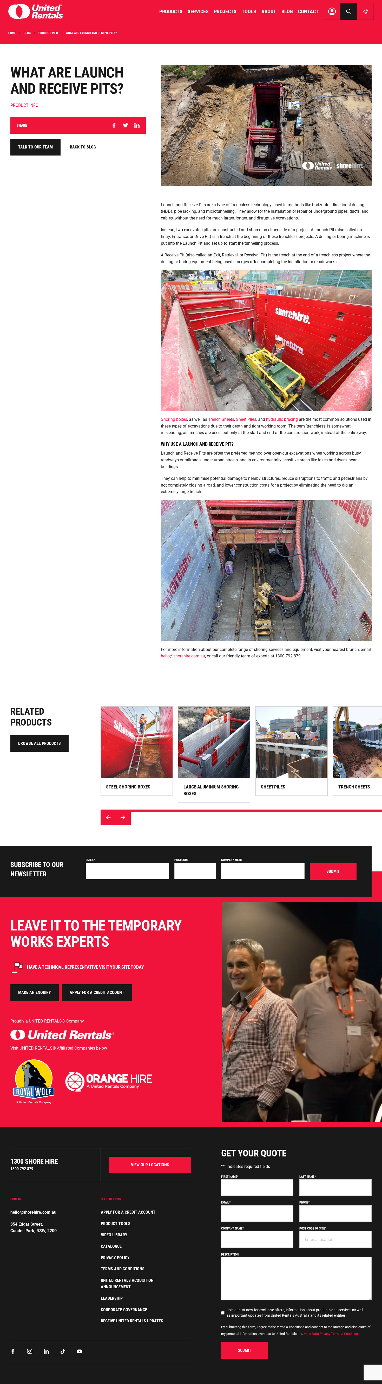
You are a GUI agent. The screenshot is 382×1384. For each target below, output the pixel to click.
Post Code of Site (312, 1228)
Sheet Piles (246, 419)
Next (123, 817)
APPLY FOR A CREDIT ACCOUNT (97, 992)
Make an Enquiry (34, 992)
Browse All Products (39, 743)
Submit (333, 871)
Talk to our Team (35, 147)
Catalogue (111, 1246)
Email (90, 860)
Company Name (231, 860)
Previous (108, 817)
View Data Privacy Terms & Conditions (332, 1334)
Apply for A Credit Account (128, 1212)
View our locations (150, 1164)
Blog (27, 33)
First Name (229, 1176)
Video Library (114, 1234)
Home (12, 33)
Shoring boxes (174, 419)
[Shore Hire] (35, 11)
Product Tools (115, 1223)
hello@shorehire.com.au (183, 656)
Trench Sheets (221, 419)
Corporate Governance (124, 1309)
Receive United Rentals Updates (132, 1320)
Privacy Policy (115, 1257)
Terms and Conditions (122, 1268)
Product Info (48, 33)
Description (230, 1254)
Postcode (181, 860)
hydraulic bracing (282, 419)
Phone (304, 1202)
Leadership (112, 1298)
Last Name (307, 1176)
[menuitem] (171, 11)
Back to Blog (83, 147)
